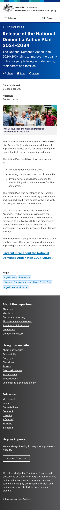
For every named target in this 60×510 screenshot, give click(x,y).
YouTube (7, 423)
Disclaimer (8, 362)
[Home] (30, 8)
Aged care (9, 277)
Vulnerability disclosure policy (19, 382)
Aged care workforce (15, 287)
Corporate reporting (14, 317)
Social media (10, 374)
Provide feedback (16, 458)
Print (22, 73)
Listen (10, 73)
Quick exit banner (12, 370)
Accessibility (9, 354)
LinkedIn (7, 415)
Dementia (24, 277)
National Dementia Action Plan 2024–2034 (27, 282)
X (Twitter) (8, 419)
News (6, 403)
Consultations (10, 407)
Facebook (8, 411)
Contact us (9, 329)
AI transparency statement (17, 321)
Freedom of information (16, 325)
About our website (13, 349)
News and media (15, 26)
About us (8, 309)
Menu (11, 18)
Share (35, 73)
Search (51, 18)
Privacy (7, 366)
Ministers (8, 313)
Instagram (8, 427)
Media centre (10, 399)
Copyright (8, 358)
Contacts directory (13, 333)
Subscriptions (10, 378)
